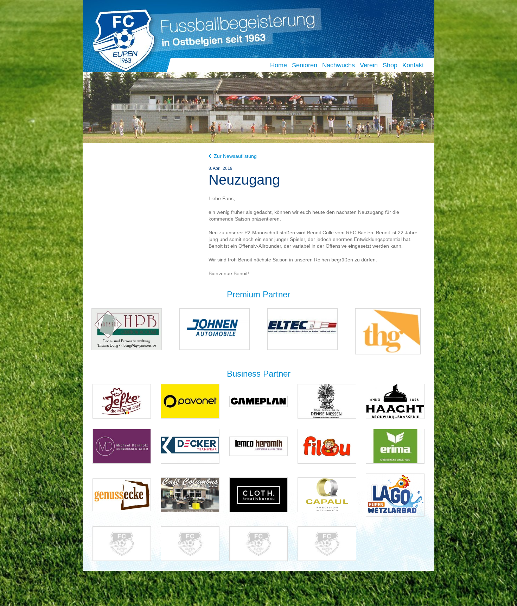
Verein (369, 65)
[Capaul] (327, 494)
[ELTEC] (302, 329)
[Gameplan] (258, 401)
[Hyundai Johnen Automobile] (214, 329)
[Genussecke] (121, 494)
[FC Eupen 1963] (120, 38)
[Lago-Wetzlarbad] (395, 494)
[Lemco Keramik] (258, 446)
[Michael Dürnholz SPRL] (121, 446)
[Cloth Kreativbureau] (258, 494)
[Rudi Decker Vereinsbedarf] (190, 446)
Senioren (304, 65)
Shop (390, 65)
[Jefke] (121, 401)
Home (278, 65)
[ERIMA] (395, 446)
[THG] (388, 331)
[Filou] (327, 446)
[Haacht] (395, 401)
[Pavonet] (190, 401)
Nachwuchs (338, 65)
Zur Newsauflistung (235, 156)
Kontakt (413, 65)
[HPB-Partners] (126, 329)
